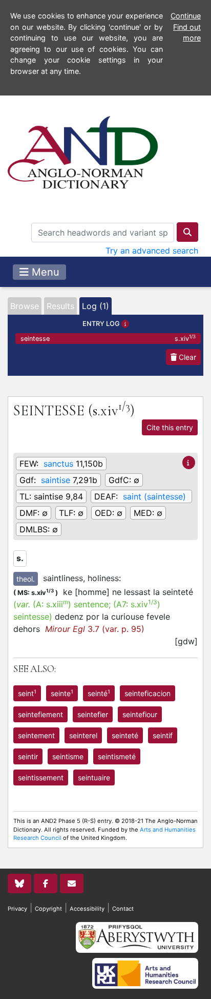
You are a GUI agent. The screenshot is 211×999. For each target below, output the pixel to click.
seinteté (125, 735)
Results (60, 306)
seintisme (67, 756)
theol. (25, 578)
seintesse (108, 338)
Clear (186, 357)
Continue (186, 15)
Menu (44, 272)
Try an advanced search (152, 250)
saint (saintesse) (154, 496)
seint (27, 693)
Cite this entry (169, 427)
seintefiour (139, 714)
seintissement (41, 777)
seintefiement (40, 714)
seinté (99, 693)
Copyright (48, 908)
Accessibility (87, 908)
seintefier (92, 714)
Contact (123, 908)
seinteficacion (147, 693)
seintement (36, 735)
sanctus (58, 463)
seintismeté (117, 756)
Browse (24, 306)
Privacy (17, 908)
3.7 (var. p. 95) (94, 629)
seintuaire (94, 777)
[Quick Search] (187, 232)
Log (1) (95, 306)
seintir (28, 756)
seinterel (83, 735)
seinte (62, 693)
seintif (163, 735)
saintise (55, 480)
